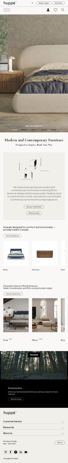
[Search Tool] (62, 10)
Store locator (15, 388)
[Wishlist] (55, 10)
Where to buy (34, 213)
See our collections (34, 207)
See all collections (13, 294)
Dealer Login (44, 3)
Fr (32, 3)
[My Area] (48, 10)
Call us (59, 442)
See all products (12, 236)
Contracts (58, 3)
